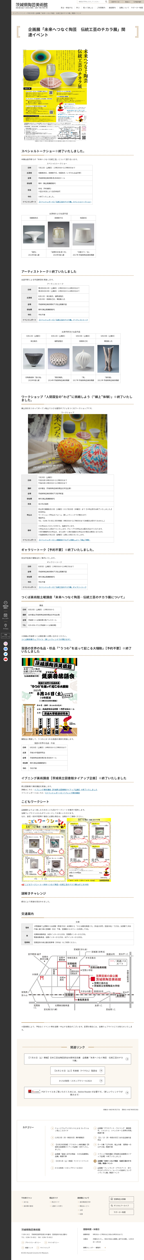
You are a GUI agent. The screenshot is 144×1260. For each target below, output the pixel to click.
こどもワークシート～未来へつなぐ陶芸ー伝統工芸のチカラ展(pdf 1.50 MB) (57, 884)
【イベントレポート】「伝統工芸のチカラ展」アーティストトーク (63, 320)
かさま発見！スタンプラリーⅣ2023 (69, 1168)
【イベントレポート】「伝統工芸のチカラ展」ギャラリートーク (62, 587)
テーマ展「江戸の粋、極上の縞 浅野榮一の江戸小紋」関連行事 (114, 1145)
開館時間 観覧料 (5, 607)
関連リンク (29, 1247)
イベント (22, 13)
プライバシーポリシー (33, 1242)
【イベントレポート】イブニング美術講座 (62, 792)
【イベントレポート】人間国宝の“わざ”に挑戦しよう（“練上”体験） (64, 540)
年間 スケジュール (6, 636)
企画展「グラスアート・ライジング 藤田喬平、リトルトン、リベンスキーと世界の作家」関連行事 (115, 1130)
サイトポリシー (53, 1242)
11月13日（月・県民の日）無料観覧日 (69, 1137)
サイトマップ (45, 1247)
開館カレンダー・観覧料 (92, 1247)
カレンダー (5, 618)
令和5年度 (30, 13)
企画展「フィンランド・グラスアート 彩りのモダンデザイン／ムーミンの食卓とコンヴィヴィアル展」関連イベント (114, 1170)
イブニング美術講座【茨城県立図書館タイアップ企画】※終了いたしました (65, 789)
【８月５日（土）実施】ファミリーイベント (72, 1161)
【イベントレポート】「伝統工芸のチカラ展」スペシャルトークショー (64, 201)
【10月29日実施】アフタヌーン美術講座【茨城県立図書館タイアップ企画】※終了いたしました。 (72, 1146)
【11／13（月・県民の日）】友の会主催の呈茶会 (114, 1138)
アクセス (5, 629)
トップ (15, 13)
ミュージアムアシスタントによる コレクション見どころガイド (72, 1129)
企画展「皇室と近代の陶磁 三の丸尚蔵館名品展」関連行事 (72, 1155)
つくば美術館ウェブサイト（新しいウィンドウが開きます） (46, 639)
